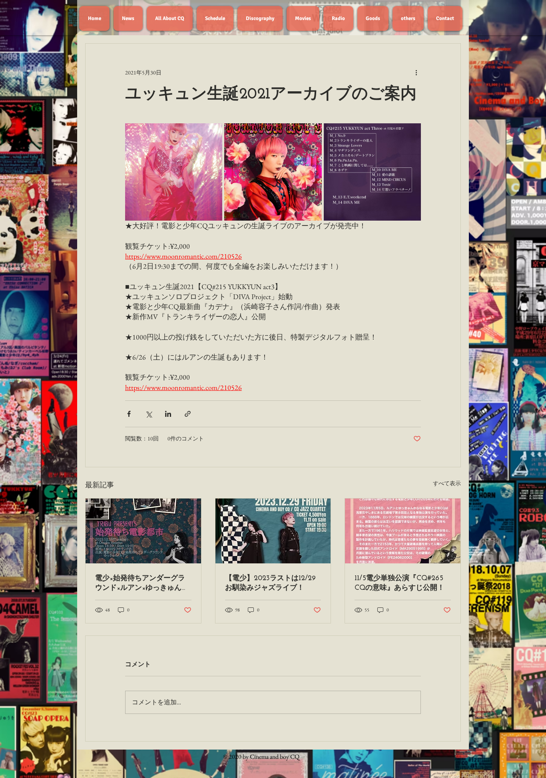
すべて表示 (447, 483)
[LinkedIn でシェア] (168, 414)
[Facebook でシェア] (129, 414)
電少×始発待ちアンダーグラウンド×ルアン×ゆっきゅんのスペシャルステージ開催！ (142, 583)
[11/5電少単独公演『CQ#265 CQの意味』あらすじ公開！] (402, 531)
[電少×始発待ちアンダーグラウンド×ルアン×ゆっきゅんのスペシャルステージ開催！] (143, 531)
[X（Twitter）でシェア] (148, 414)
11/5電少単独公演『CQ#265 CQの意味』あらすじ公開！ (399, 583)
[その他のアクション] (416, 72)
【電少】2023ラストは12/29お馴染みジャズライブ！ (270, 583)
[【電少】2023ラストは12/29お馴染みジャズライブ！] (273, 531)
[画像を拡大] (173, 172)
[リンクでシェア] (187, 414)
